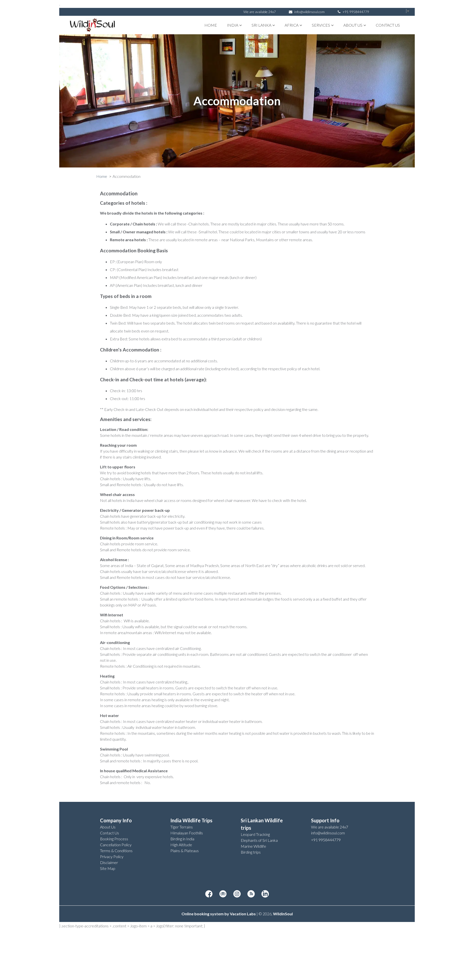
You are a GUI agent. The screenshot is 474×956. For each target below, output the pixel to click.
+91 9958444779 (355, 12)
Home (210, 25)
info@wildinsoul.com (309, 12)
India (232, 25)
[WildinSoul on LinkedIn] (265, 894)
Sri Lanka (261, 25)
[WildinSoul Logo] (92, 25)
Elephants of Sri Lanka (259, 840)
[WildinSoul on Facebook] (209, 894)
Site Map (107, 868)
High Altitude (181, 844)
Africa (291, 25)
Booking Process (114, 838)
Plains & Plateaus (184, 850)
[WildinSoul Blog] (251, 894)
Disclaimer (109, 862)
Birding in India (182, 838)
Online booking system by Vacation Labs (219, 913)
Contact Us (388, 25)
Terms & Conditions (116, 850)
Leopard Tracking (255, 834)
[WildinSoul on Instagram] (237, 894)
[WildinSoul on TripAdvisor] (223, 894)
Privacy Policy (111, 856)
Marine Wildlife (253, 846)
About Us (352, 25)
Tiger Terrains (181, 827)
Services (321, 25)
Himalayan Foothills (186, 832)
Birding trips (251, 852)
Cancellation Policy (116, 844)
